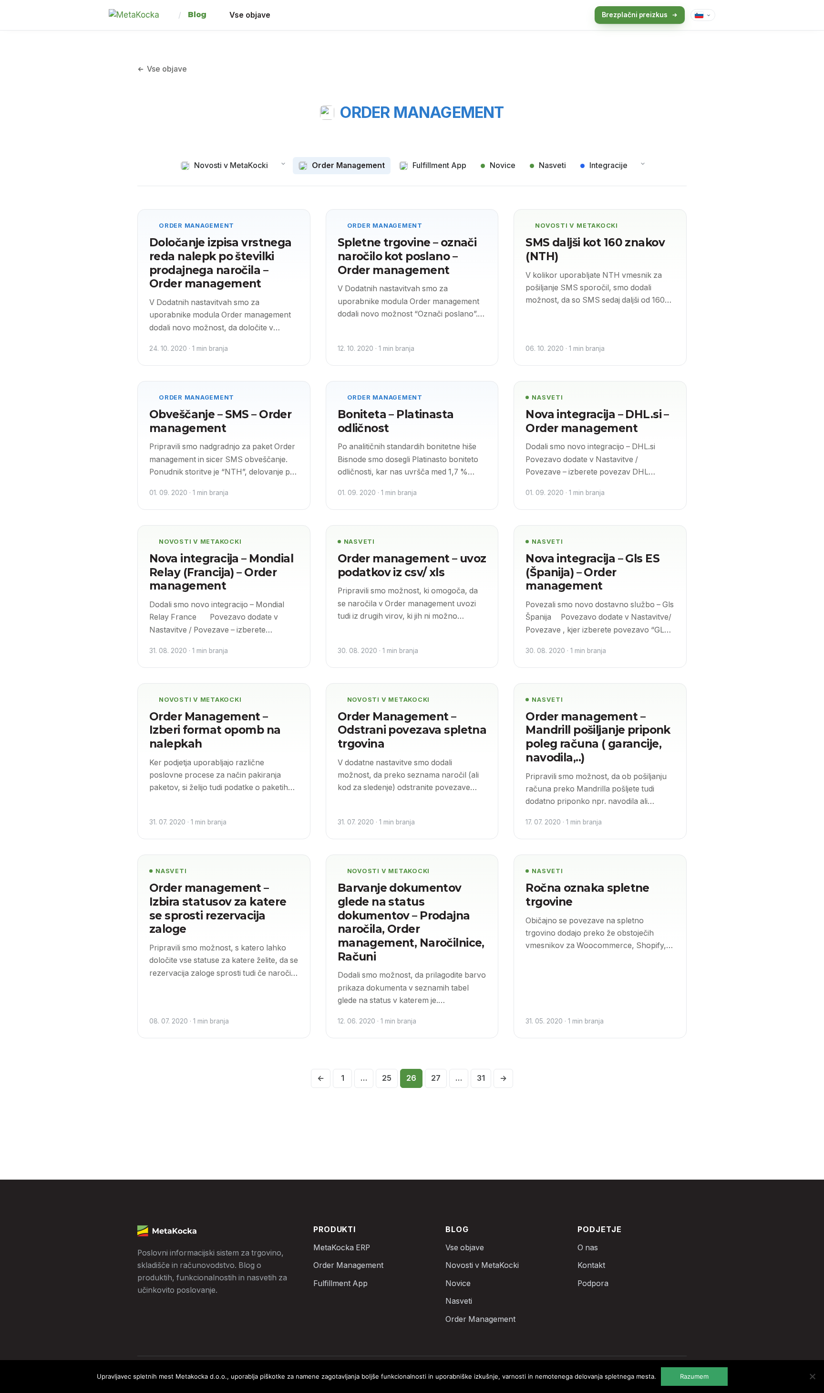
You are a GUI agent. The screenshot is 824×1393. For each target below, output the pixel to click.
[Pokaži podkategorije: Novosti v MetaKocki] (283, 163)
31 (481, 1078)
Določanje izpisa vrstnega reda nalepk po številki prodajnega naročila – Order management (220, 263)
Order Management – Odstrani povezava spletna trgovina (412, 730)
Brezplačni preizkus (635, 15)
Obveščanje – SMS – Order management (220, 421)
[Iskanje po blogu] (570, 15)
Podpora (592, 1283)
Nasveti (547, 397)
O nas (587, 1247)
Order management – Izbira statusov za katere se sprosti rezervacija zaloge (218, 908)
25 (386, 1078)
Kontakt (591, 1265)
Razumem (694, 1376)
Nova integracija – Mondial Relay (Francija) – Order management (221, 572)
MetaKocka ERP (341, 1247)
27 (436, 1078)
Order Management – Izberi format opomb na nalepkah (214, 730)
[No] (812, 1376)
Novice (458, 1283)
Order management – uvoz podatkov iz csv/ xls (412, 565)
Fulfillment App (340, 1283)
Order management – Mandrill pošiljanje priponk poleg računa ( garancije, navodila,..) (597, 737)
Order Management (196, 225)
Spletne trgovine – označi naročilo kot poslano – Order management (407, 256)
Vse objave (249, 15)
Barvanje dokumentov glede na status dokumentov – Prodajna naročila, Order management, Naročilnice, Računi (411, 922)
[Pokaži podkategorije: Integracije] (642, 163)
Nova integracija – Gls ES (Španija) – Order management (592, 572)
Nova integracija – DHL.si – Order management (597, 421)
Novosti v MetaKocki (576, 225)
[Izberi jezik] (702, 15)
